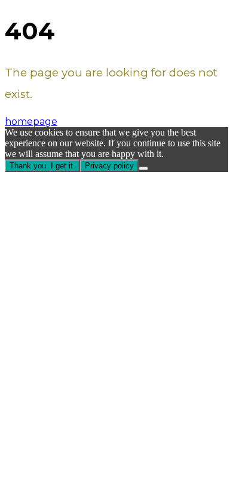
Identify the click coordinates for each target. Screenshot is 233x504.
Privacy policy (109, 165)
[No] (143, 168)
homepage (31, 121)
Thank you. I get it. (42, 165)
